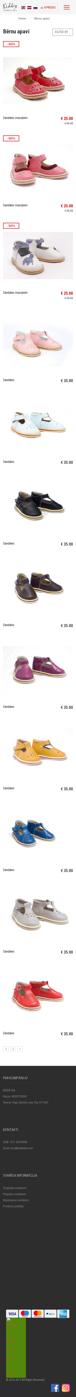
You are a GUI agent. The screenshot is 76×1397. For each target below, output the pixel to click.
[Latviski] (29, 7)
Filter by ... (63, 32)
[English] (23, 7)
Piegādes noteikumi (14, 1194)
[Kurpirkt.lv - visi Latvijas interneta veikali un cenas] (11, 1347)
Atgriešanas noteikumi (16, 1200)
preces (50, 7)
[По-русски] (35, 7)
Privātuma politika (13, 1206)
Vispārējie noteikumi (14, 1188)
